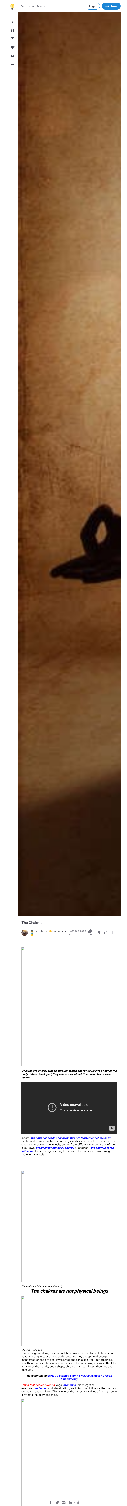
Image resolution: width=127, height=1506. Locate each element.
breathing (69, 1385)
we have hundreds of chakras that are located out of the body (71, 1137)
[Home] (12, 6)
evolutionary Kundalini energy (54, 1147)
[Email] (63, 1502)
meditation (40, 1388)
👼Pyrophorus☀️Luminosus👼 (48, 932)
